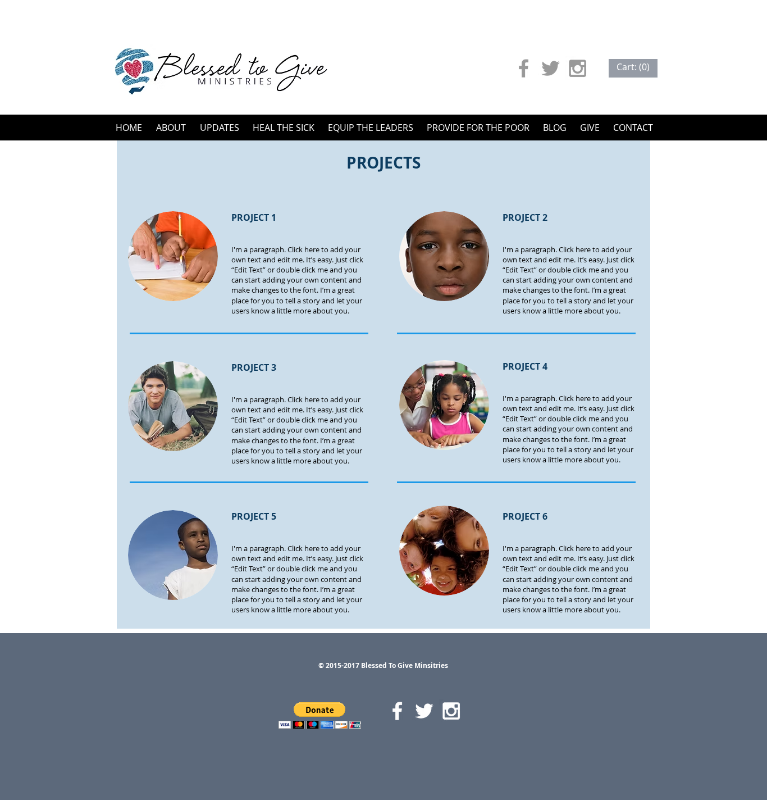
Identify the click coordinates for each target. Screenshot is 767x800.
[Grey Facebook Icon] (524, 68)
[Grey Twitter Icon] (550, 68)
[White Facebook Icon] (397, 711)
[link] (633, 67)
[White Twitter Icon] (424, 711)
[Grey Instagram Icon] (577, 68)
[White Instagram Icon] (451, 711)
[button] (320, 715)
